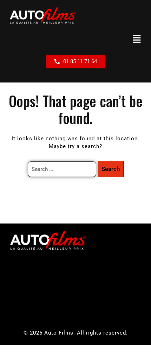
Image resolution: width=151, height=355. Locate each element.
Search (110, 168)
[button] (137, 39)
